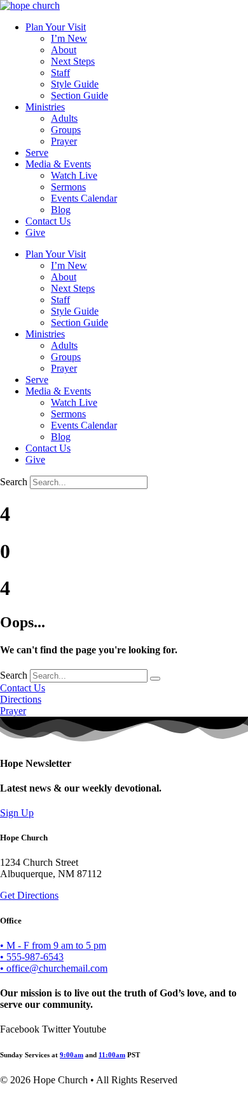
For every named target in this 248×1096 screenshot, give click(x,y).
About (63, 49)
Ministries (45, 106)
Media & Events (58, 164)
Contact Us (48, 221)
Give (35, 232)
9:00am (71, 1055)
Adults (64, 118)
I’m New (69, 38)
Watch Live (74, 175)
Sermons (68, 186)
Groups (66, 129)
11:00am (112, 1055)
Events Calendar (84, 198)
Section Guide (79, 95)
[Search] (155, 679)
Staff (60, 72)
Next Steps (73, 61)
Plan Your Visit (55, 27)
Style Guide (75, 84)
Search (13, 481)
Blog (61, 209)
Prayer (64, 141)
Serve (36, 152)
